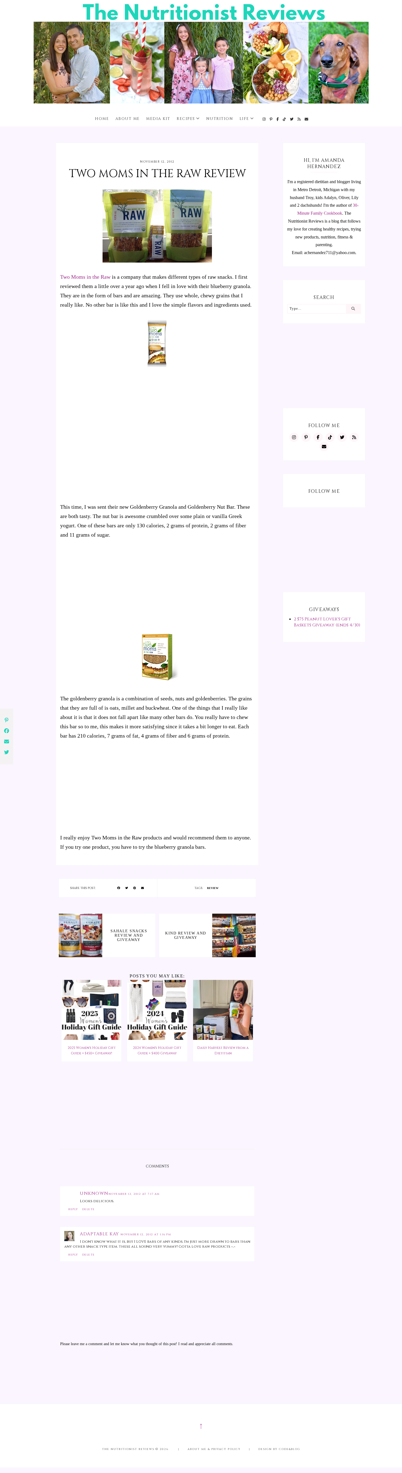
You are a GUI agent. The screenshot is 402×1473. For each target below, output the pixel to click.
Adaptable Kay (100, 1234)
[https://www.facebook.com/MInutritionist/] (277, 119)
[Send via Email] (142, 888)
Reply (73, 1209)
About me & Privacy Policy (214, 1449)
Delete (88, 1209)
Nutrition (219, 118)
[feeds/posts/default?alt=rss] (299, 119)
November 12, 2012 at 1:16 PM (146, 1234)
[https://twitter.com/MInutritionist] (292, 119)
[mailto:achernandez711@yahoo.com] (307, 119)
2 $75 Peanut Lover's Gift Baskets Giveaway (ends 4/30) (327, 622)
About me (127, 118)
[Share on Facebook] (118, 888)
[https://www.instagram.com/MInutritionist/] (264, 119)
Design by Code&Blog (279, 1449)
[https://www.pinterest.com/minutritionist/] (271, 119)
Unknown (94, 1193)
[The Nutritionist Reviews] (201, 102)
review (213, 888)
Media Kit (158, 118)
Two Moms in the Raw (85, 277)
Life (244, 118)
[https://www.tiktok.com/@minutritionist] (284, 119)
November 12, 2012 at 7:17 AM (134, 1194)
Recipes (186, 118)
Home (102, 118)
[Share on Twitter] (126, 888)
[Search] (353, 308)
